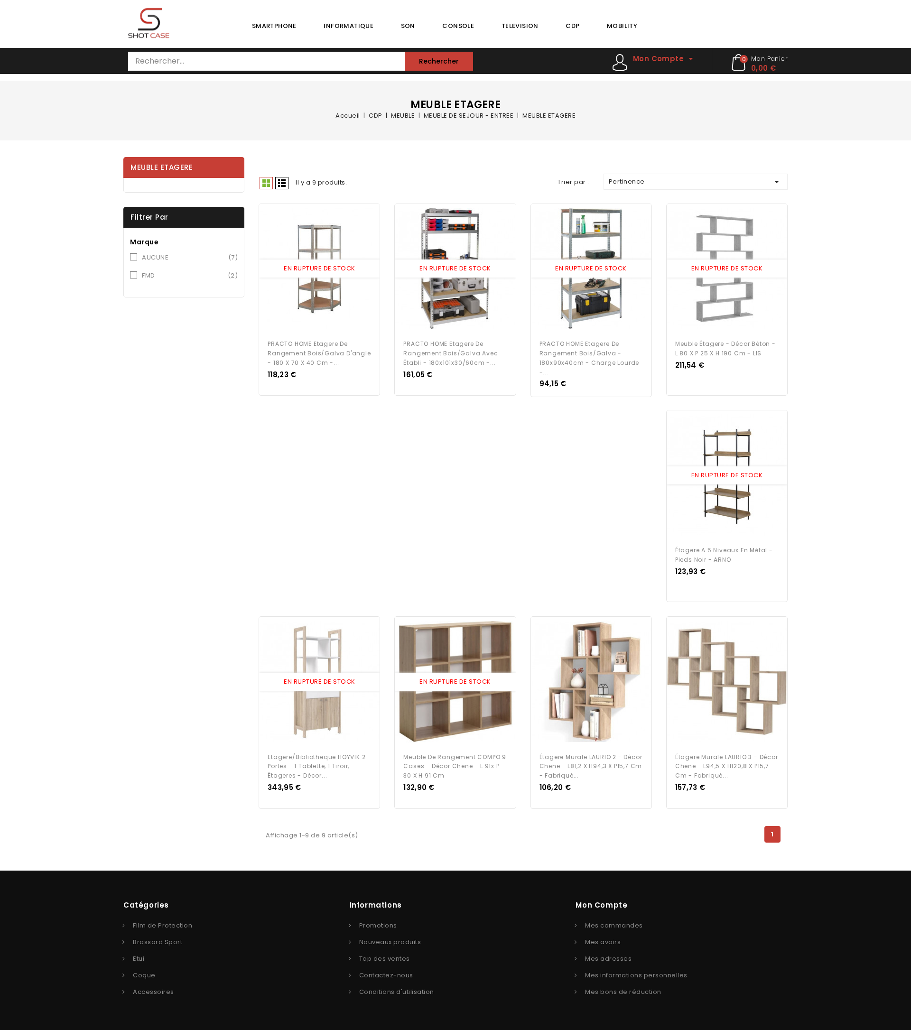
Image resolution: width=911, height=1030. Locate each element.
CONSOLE (458, 25)
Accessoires (153, 991)
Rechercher (439, 61)
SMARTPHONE (274, 25)
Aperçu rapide (311, 269)
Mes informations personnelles (636, 975)
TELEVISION (520, 25)
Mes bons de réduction (623, 991)
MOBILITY (622, 25)
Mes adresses (608, 958)
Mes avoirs (603, 941)
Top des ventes (384, 958)
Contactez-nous (386, 975)
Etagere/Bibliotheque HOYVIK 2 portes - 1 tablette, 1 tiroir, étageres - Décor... (316, 766)
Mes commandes (614, 925)
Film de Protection (162, 925)
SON (408, 25)
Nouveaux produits (390, 941)
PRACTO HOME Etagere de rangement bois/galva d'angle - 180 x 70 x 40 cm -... (319, 353)
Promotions (378, 925)
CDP (572, 25)
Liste (282, 183)
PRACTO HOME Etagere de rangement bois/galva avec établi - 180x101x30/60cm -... (450, 353)
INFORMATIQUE (348, 25)
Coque (144, 975)
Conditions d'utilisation (396, 991)
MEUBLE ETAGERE (161, 167)
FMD (190, 275)
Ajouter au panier (328, 269)
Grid (266, 183)
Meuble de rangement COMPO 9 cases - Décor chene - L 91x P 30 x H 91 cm (454, 766)
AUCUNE (190, 257)
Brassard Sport (157, 941)
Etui (138, 958)
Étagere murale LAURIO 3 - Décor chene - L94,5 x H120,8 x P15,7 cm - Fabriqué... (726, 766)
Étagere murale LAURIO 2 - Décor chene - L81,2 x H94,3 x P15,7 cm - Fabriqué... (590, 766)
